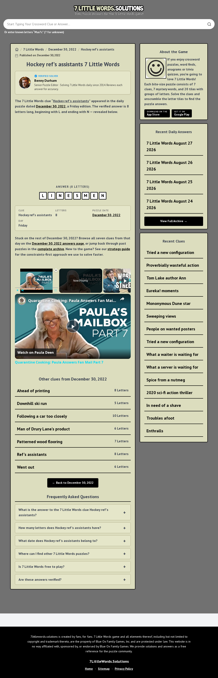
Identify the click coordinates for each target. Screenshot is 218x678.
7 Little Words (33, 49)
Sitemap (104, 669)
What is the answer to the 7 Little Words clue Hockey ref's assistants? (63, 512)
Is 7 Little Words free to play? (42, 566)
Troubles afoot (160, 418)
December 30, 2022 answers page (58, 243)
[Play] (17, 290)
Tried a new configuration (170, 252)
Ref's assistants (73, 454)
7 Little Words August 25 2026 (169, 185)
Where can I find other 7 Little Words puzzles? (54, 553)
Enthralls (154, 431)
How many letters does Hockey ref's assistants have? (60, 528)
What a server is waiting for (172, 367)
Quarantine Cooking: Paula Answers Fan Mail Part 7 (72, 300)
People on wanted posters (170, 329)
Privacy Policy (124, 669)
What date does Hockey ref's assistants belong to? (58, 540)
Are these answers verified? (40, 579)
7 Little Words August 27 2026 (169, 146)
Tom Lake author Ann (166, 278)
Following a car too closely (73, 416)
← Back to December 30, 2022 (72, 483)
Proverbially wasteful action (172, 265)
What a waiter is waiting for (172, 354)
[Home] (17, 49)
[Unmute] (22, 290)
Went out (73, 467)
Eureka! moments (162, 290)
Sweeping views (161, 316)
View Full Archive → (173, 221)
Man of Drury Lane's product (73, 429)
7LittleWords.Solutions (109, 661)
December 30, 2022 (62, 49)
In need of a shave (163, 405)
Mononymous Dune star (168, 303)
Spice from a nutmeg (165, 380)
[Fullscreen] (55, 290)
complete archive (50, 249)
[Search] (209, 24)
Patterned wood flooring (73, 441)
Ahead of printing (73, 390)
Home (89, 669)
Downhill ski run (73, 403)
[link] (21, 300)
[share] (122, 299)
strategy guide (119, 249)
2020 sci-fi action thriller (169, 392)
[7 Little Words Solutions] (109, 10)
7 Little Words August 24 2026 (169, 204)
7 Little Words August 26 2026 (169, 166)
